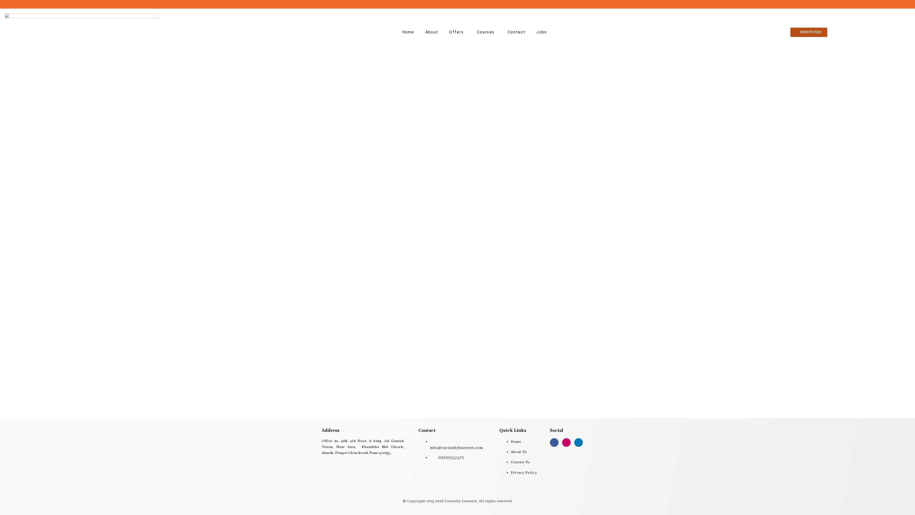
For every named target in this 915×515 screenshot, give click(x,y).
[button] (457, 32)
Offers (456, 32)
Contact (516, 32)
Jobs (541, 32)
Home (408, 32)
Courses (485, 32)
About (431, 32)
